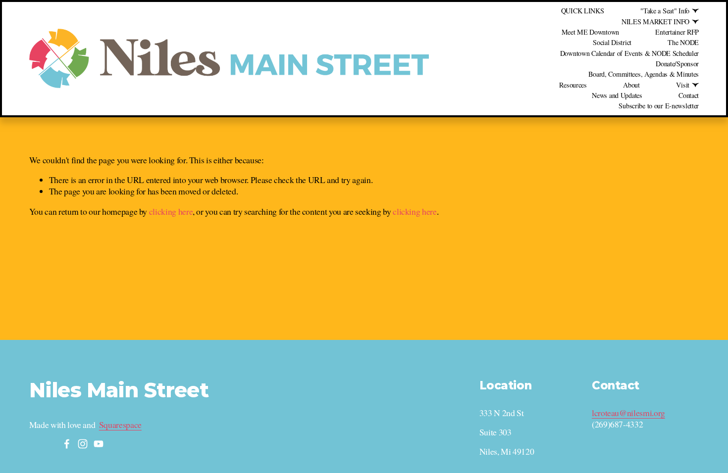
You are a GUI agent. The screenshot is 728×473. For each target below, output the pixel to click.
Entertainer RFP (677, 32)
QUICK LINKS (582, 10)
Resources (572, 85)
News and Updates (617, 95)
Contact (688, 95)
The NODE (683, 42)
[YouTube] (99, 444)
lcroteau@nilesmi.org (628, 413)
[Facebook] (67, 444)
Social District (612, 42)
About (631, 85)
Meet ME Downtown (590, 32)
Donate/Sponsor (677, 63)
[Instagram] (83, 444)
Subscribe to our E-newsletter (659, 105)
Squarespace (120, 424)
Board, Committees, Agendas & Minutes (643, 74)
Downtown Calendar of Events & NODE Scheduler (629, 53)
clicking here (171, 211)
